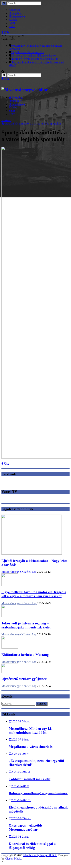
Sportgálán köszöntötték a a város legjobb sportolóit (31, 123)
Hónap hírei (15, 13)
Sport (12, 22)
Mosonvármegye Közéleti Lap (19, 571)
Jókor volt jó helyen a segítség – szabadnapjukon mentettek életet (25, 625)
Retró (12, 26)
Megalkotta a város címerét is (27, 52)
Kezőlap (6, 120)
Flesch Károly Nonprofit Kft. (40, 855)
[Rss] (8, 32)
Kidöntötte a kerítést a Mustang (25, 655)
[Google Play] (5, 32)
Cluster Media (13, 858)
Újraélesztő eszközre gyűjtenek (24, 679)
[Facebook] (2, 32)
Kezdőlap (14, 9)
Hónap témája (17, 16)
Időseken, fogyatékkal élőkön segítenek (33, 55)
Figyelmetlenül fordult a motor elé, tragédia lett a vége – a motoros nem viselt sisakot (33, 594)
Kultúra (13, 19)
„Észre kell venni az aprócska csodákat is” (35, 58)
